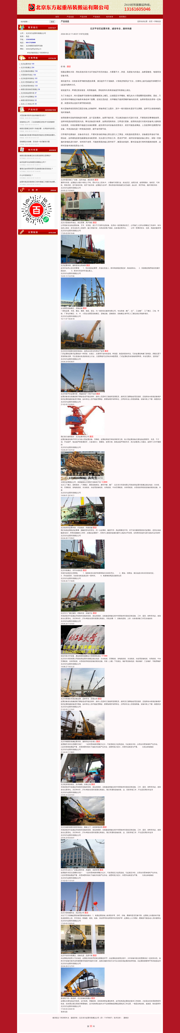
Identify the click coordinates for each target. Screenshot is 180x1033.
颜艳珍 (126, 1018)
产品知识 (96, 17)
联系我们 (122, 17)
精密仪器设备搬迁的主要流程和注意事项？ (35, 155)
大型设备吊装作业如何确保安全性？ (33, 115)
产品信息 (70, 17)
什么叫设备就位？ (26, 175)
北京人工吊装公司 (27, 104)
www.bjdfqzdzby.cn (33, 49)
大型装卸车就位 (27, 75)
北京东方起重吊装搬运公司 (71, 188)
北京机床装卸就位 (27, 86)
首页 (57, 17)
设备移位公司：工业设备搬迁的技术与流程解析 (37, 122)
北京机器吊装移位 (27, 78)
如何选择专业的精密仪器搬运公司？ (33, 162)
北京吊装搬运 (26, 67)
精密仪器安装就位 (27, 100)
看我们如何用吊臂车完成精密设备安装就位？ (36, 168)
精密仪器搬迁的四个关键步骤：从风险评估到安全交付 (38, 128)
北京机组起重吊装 (27, 93)
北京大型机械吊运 (27, 82)
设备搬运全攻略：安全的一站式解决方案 (35, 141)
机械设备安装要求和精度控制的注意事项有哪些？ (38, 135)
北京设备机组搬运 (27, 71)
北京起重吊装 (26, 64)
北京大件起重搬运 (27, 96)
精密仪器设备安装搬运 (29, 89)
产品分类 (83, 17)
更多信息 (64, 1012)
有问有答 (109, 17)
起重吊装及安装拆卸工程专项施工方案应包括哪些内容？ (38, 182)
